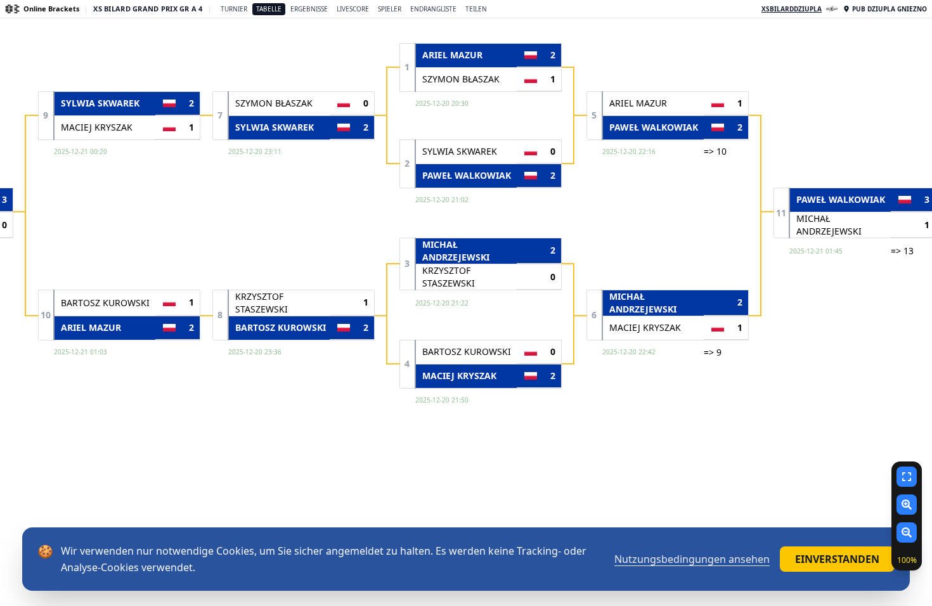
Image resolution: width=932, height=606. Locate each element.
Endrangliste (433, 8)
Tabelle (269, 8)
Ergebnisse (309, 8)
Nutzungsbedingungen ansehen (692, 559)
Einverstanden (837, 559)
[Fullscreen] (906, 477)
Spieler (389, 8)
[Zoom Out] (906, 532)
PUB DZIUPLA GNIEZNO (889, 8)
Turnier (234, 8)
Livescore (353, 8)
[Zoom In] (906, 504)
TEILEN (476, 8)
